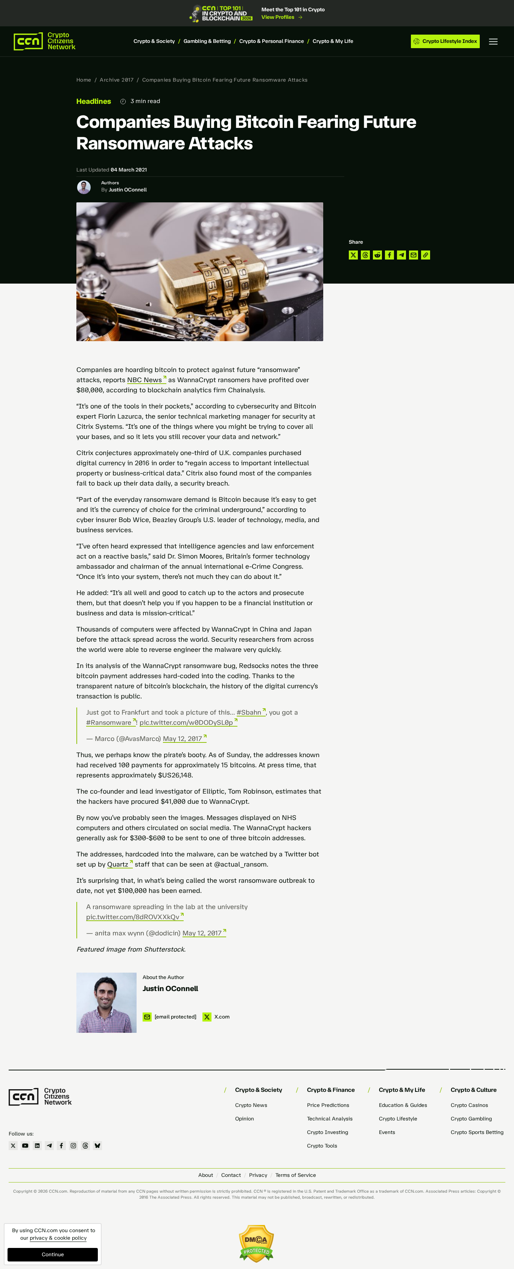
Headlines (93, 101)
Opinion (244, 1119)
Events (387, 1132)
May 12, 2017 (182, 739)
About (205, 1175)
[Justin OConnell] (106, 1003)
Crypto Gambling (471, 1119)
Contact (231, 1175)
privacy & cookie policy (58, 1238)
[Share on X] (353, 255)
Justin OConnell (128, 190)
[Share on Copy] (425, 255)
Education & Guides (403, 1105)
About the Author (163, 977)
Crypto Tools (322, 1146)
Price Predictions (328, 1105)
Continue (53, 1254)
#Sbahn (249, 712)
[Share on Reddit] (377, 255)
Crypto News (251, 1105)
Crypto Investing (327, 1132)
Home (83, 80)
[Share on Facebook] (389, 255)
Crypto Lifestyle (398, 1119)
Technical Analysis (330, 1119)
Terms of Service (295, 1175)
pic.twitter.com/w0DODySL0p (186, 722)
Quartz (117, 864)
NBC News (144, 380)
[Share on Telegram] (401, 255)
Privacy (258, 1175)
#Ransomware (108, 722)
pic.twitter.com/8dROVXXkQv (132, 917)
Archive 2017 (117, 80)
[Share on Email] (413, 255)
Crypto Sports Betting (477, 1132)
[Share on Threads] (365, 255)
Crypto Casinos (469, 1105)
